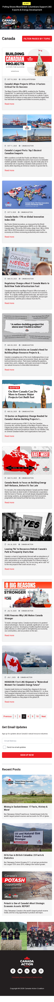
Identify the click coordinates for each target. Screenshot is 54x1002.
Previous (8, 716)
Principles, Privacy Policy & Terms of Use (27, 977)
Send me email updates (16, 747)
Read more (9, 104)
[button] (27, 6)
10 (37, 716)
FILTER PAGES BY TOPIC (37, 38)
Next (44, 716)
